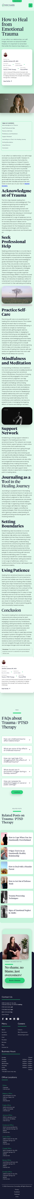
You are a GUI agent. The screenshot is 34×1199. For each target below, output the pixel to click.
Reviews (4, 1042)
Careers (20, 1029)
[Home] (8, 5)
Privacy (17, 1189)
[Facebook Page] (3, 1019)
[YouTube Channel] (10, 1019)
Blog (3, 1044)
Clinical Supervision (23, 1034)
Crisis (17, 1196)
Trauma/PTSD (24, 69)
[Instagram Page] (7, 1019)
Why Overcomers (22, 1032)
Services (4, 1032)
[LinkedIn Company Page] (14, 1019)
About (3, 1029)
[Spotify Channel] (18, 1019)
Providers (4, 1039)
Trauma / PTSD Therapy (9, 69)
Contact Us (5, 1047)
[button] (30, 5)
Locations (4, 1034)
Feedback (17, 1192)
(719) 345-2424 (7, 1007)
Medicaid (17, 1194)
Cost (3, 1037)
